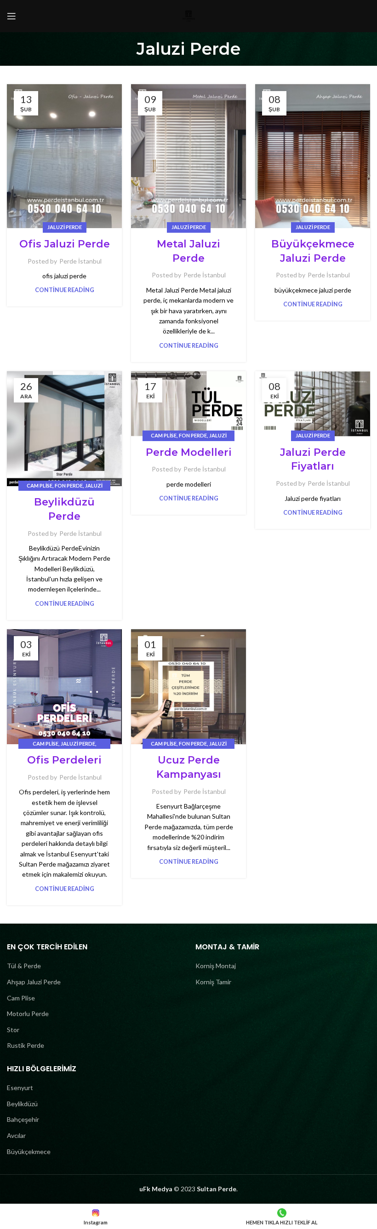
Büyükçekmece (29, 1151)
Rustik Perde (25, 1045)
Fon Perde (69, 485)
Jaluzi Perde (64, 227)
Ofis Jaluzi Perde (64, 244)
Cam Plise (39, 485)
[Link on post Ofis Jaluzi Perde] (64, 156)
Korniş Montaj (215, 966)
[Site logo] (188, 15)
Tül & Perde (24, 966)
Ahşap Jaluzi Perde (34, 982)
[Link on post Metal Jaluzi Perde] (188, 156)
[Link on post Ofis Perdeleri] (64, 686)
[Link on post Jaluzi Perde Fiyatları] (312, 403)
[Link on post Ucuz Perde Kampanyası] (188, 686)
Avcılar (16, 1135)
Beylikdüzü (22, 1104)
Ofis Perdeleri (64, 760)
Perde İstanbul (80, 261)
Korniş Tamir (213, 982)
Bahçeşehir (23, 1119)
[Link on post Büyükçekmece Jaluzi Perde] (312, 156)
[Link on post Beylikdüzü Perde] (64, 428)
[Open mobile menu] (11, 16)
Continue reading (64, 290)
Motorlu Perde (28, 1013)
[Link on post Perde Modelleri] (188, 403)
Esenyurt (20, 1087)
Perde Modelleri (189, 452)
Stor (13, 1030)
